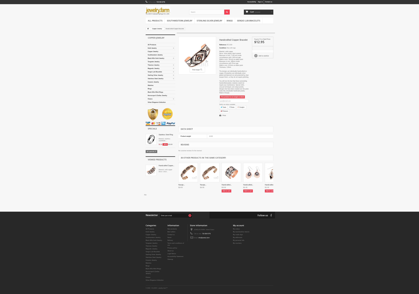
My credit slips (238, 234)
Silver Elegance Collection (157, 102)
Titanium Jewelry (153, 65)
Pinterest (225, 111)
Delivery (170, 240)
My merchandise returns (241, 232)
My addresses (237, 237)
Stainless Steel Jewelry (155, 78)
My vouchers (237, 243)
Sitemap (170, 259)
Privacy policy (172, 248)
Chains (150, 99)
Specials (152, 128)
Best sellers (171, 232)
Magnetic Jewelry (153, 68)
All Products (155, 20)
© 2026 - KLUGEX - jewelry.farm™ (157, 288)
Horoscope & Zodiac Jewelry (157, 95)
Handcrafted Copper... (166, 165)
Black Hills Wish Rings (155, 92)
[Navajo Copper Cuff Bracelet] (188, 172)
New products (172, 229)
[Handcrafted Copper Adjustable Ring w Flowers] (231, 172)
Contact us (268, 2)
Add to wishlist (263, 56)
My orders (236, 229)
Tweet (224, 107)
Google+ (242, 107)
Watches (150, 85)
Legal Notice (171, 253)
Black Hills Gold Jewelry (156, 58)
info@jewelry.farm (204, 238)
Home (169, 237)
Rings (230, 20)
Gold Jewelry (152, 48)
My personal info (238, 240)
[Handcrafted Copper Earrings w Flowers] (253, 172)
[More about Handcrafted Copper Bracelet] (151, 170)
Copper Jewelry (153, 51)
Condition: (222, 48)
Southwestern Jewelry (179, 20)
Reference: (222, 45)
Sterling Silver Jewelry (209, 20)
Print (224, 115)
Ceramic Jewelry (153, 82)
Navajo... (181, 185)
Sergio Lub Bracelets (248, 20)
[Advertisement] (209, 201)
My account (238, 225)
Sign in (260, 2)
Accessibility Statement (175, 256)
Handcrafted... (227, 185)
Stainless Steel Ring (166, 135)
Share (232, 107)
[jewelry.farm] (166, 10)
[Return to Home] (148, 28)
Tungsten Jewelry (154, 61)
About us (170, 251)
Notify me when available (227, 104)
